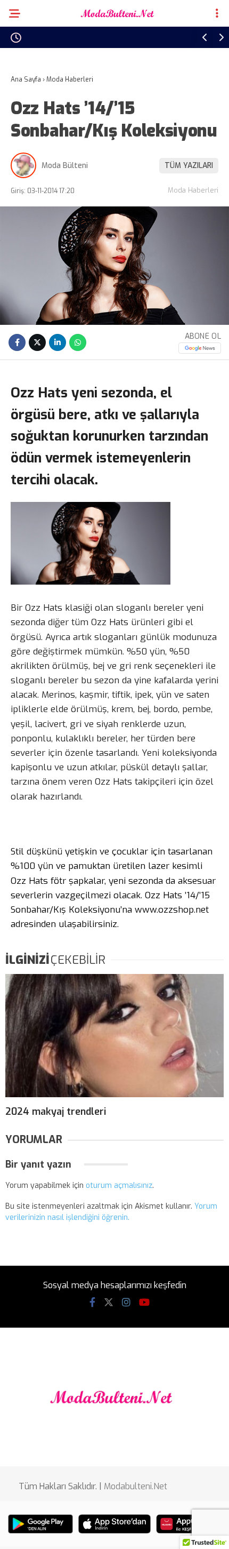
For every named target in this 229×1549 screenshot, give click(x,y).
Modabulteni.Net (135, 1486)
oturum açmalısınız (119, 1185)
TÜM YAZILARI (189, 166)
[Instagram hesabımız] (126, 1302)
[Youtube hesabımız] (144, 1302)
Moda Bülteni (65, 166)
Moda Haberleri (193, 190)
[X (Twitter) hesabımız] (108, 1302)
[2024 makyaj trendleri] (114, 1035)
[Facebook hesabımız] (92, 1302)
